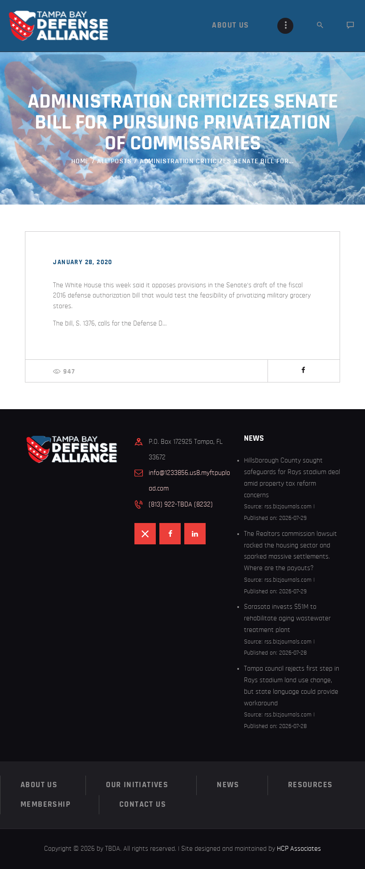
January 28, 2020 (82, 262)
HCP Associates (299, 848)
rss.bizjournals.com (288, 506)
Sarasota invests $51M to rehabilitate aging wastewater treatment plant (287, 618)
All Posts (114, 161)
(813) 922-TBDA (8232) (181, 504)
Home (80, 161)
